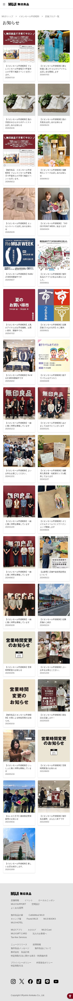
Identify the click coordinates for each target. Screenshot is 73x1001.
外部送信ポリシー (44, 962)
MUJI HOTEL (17, 922)
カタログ (32, 930)
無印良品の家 (17, 915)
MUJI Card (46, 930)
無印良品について (43, 948)
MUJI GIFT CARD (19, 933)
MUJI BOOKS (49, 919)
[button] (4, 4)
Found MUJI (32, 919)
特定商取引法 (17, 966)
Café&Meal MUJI (36, 915)
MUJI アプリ (16, 930)
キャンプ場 (16, 919)
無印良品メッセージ (20, 948)
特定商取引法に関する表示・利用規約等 (29, 956)
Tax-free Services (19, 937)
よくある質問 (17, 908)
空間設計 (36, 904)
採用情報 (37, 944)
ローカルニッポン (46, 900)
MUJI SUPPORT (18, 904)
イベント (29, 900)
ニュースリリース (19, 944)
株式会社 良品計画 (20, 952)
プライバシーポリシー (21, 962)
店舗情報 (15, 900)
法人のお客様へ (40, 933)
